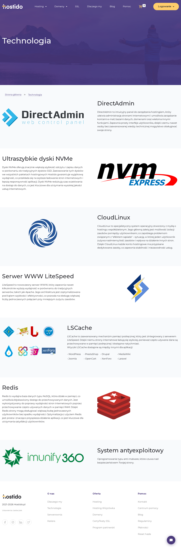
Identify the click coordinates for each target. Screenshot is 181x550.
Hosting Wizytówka (104, 508)
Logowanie (164, 6)
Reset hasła (144, 534)
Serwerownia (54, 514)
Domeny (98, 514)
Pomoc (127, 6)
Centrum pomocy (148, 508)
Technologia (35, 95)
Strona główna (13, 95)
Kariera (51, 521)
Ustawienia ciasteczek (12, 510)
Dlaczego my (94, 6)
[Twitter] (30, 523)
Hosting (97, 501)
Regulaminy (145, 521)
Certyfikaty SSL (101, 521)
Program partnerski (104, 527)
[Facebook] (6, 523)
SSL (77, 6)
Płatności (143, 527)
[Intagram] (14, 523)
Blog (112, 6)
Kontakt (142, 501)
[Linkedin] (22, 523)
